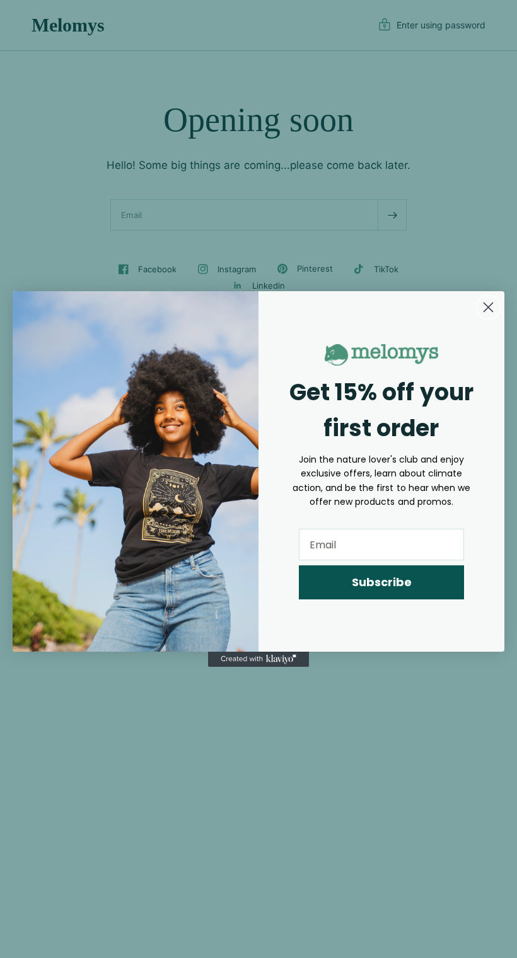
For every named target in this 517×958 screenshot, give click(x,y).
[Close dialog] (488, 307)
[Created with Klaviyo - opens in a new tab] (258, 659)
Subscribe (382, 582)
